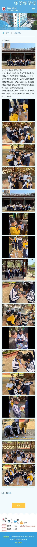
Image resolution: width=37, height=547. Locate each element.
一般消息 (8, 493)
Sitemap (6, 536)
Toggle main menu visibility (33, 9)
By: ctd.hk (18, 542)
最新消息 (17, 33)
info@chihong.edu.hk (27, 526)
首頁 (7, 33)
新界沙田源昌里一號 (4, 527)
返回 (18, 505)
